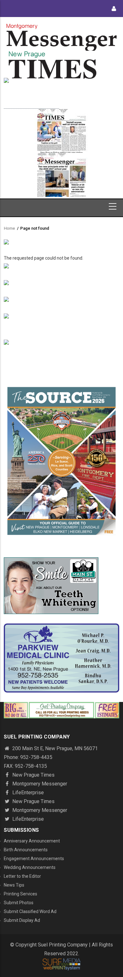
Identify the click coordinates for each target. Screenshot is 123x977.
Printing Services (20, 893)
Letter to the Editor (22, 876)
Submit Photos (18, 902)
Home (9, 228)
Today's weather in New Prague (31, 105)
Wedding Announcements (30, 867)
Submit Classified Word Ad (30, 911)
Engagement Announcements (34, 858)
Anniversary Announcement (32, 840)
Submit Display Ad (22, 920)
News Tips (14, 885)
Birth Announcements (26, 849)
